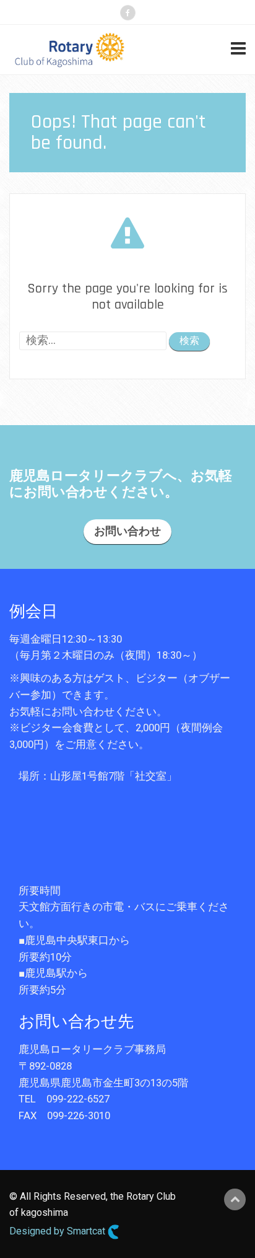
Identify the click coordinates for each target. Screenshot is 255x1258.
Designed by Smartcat (58, 1231)
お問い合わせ (127, 531)
